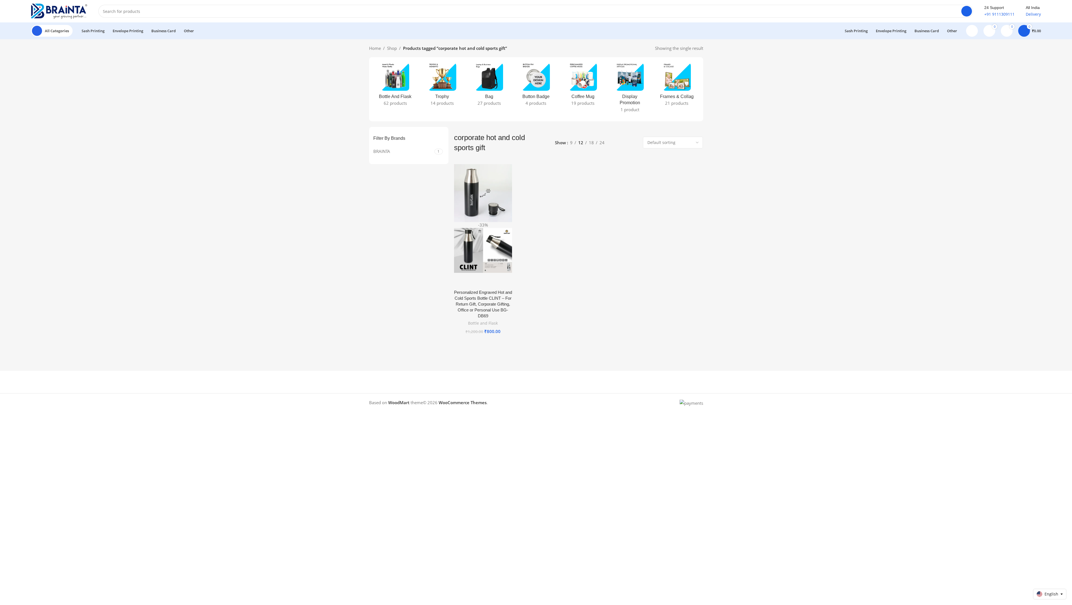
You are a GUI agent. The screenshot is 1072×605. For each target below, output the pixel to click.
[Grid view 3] (625, 142)
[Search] (966, 11)
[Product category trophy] (442, 86)
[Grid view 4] (634, 142)
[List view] (615, 142)
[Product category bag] (489, 86)
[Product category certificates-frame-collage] (676, 86)
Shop (392, 48)
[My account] (972, 30)
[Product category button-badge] (536, 86)
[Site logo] (59, 10)
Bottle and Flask (483, 323)
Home (375, 48)
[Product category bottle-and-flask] (395, 86)
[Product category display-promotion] (629, 89)
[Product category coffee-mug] (582, 86)
